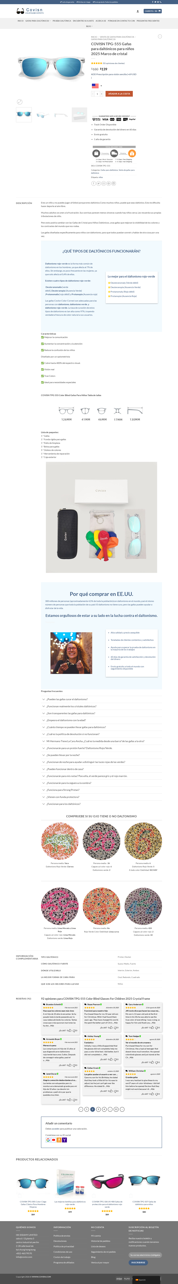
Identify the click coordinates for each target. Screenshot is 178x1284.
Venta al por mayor (100, 1262)
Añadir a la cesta (119, 93)
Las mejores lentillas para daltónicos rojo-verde (70, 1202)
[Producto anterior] (160, 36)
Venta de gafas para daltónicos (117, 37)
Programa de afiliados (64, 1262)
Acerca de (101, 21)
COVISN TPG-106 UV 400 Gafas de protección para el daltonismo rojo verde (107, 1204)
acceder (55, 1128)
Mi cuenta (96, 1235)
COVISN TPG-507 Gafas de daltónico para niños (144, 1202)
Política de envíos (62, 1235)
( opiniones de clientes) (114, 63)
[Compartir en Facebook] (93, 183)
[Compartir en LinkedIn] (113, 183)
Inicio (21, 21)
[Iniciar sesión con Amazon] (59, 1140)
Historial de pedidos (100, 1241)
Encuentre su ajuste (83, 21)
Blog (88, 26)
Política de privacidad (64, 1246)
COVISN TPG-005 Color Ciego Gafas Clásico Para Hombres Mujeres (33, 1204)
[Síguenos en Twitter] (155, 2)
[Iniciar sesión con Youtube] (53, 1140)
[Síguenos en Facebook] (153, 2)
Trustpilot (50, 622)
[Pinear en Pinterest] (108, 183)
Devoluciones (60, 1241)
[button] (137, 11)
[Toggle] (43, 700)
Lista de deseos (98, 1246)
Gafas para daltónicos (37, 21)
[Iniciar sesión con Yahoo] (64, 1140)
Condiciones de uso (63, 1251)
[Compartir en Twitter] (98, 183)
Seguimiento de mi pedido (103, 1251)
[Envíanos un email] (158, 2)
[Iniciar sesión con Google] (48, 1140)
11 (116, 1109)
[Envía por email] (103, 183)
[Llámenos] (160, 2)
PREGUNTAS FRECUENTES (148, 21)
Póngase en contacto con (121, 21)
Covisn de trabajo (62, 1257)
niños (101, 177)
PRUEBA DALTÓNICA (62, 21)
